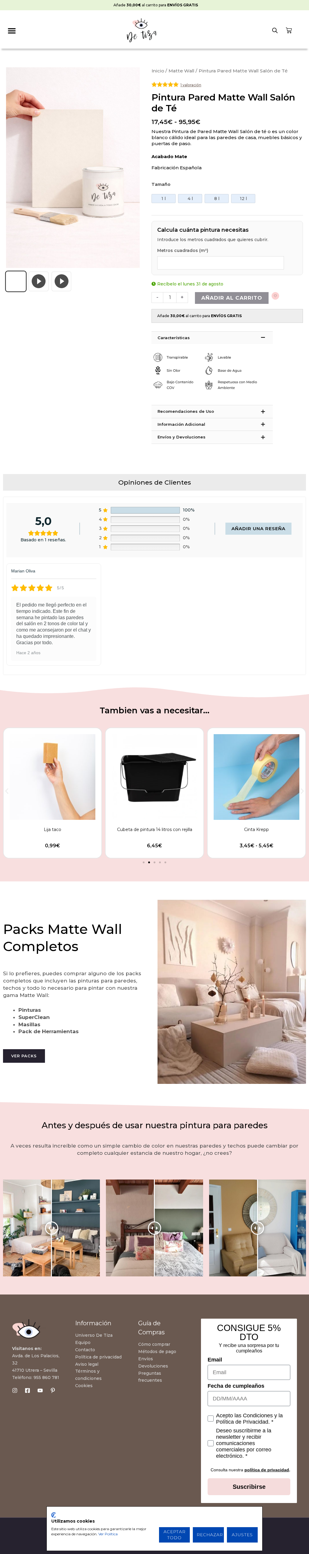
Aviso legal (86, 1364)
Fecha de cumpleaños (236, 1386)
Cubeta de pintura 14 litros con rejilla (52, 829)
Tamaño (160, 184)
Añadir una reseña (258, 528)
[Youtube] (40, 1390)
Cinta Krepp (154, 829)
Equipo (83, 1342)
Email (215, 1360)
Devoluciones (153, 1366)
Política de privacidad (98, 1357)
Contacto (85, 1349)
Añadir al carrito (231, 298)
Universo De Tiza (94, 1335)
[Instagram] (15, 1390)
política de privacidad (266, 1469)
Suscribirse (249, 1486)
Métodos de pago (157, 1351)
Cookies (84, 1385)
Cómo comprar (154, 1344)
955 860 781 (46, 1377)
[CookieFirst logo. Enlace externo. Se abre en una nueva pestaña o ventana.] (53, 1515)
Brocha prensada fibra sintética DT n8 (256, 829)
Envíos (145, 1358)
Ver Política (108, 1534)
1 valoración (190, 85)
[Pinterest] (53, 1390)
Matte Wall (181, 71)
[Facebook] (27, 1390)
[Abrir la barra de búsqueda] (275, 30)
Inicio (157, 71)
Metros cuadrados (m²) (182, 250)
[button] (12, 30)
